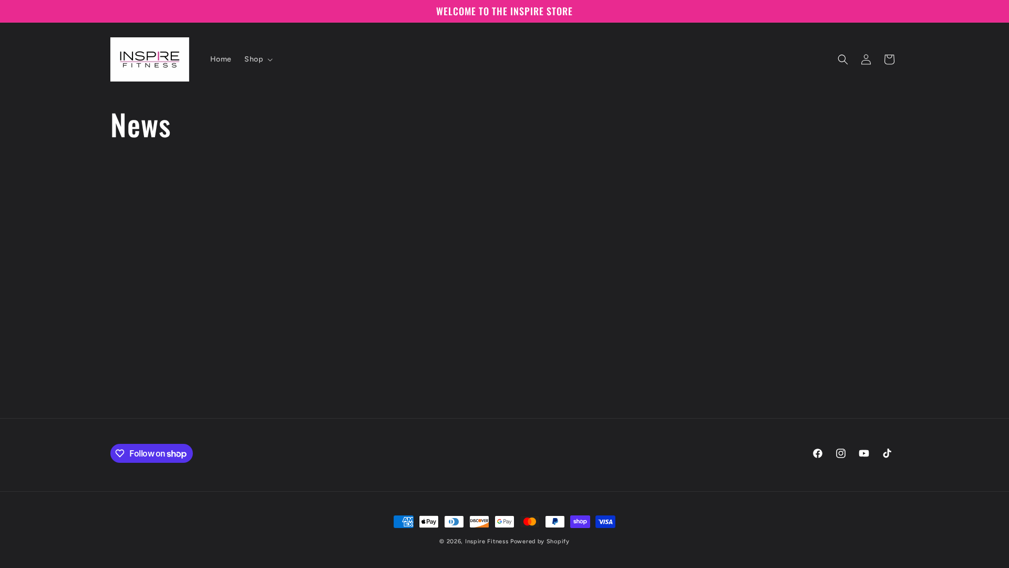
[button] (257, 59)
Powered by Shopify (540, 541)
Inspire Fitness (487, 541)
